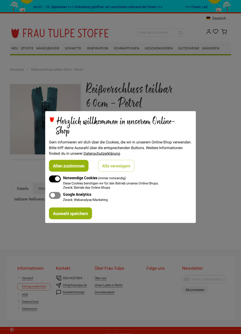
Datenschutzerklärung (102, 153)
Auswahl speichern (70, 213)
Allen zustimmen (68, 166)
